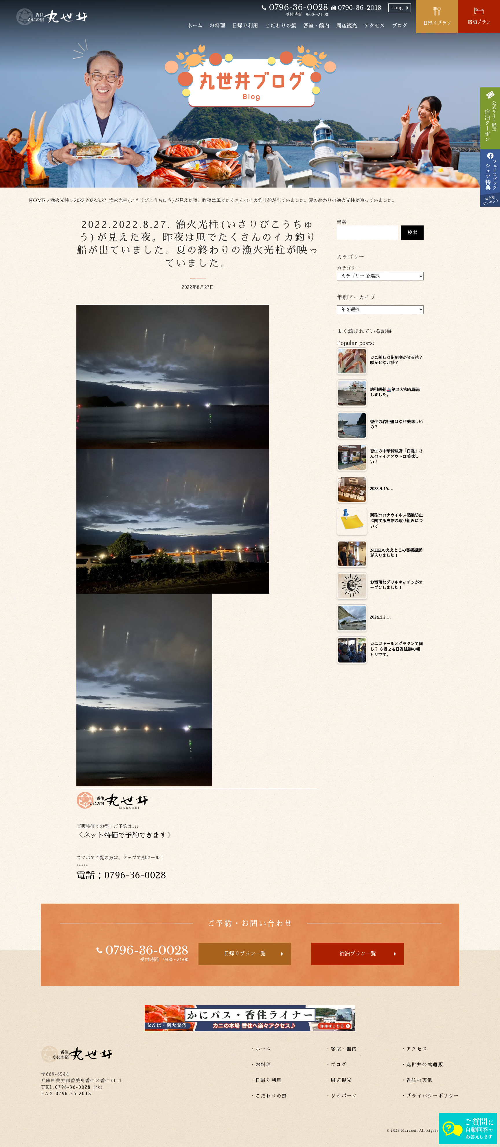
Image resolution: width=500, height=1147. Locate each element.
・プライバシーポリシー (430, 1096)
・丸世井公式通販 (422, 1064)
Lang (397, 7)
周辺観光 (346, 25)
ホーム (195, 25)
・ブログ (336, 1064)
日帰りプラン (437, 23)
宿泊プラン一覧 (357, 953)
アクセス (374, 25)
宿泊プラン (479, 22)
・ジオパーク (341, 1096)
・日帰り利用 (266, 1080)
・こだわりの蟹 (268, 1096)
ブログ (399, 25)
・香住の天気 (417, 1080)
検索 (341, 222)
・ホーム (260, 1049)
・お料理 (260, 1064)
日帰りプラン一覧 (245, 953)
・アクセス (414, 1049)
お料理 (217, 25)
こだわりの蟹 (280, 25)
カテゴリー (348, 268)
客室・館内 (316, 25)
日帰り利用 (245, 25)
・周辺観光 (339, 1080)
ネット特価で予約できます (125, 835)
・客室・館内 (341, 1049)
